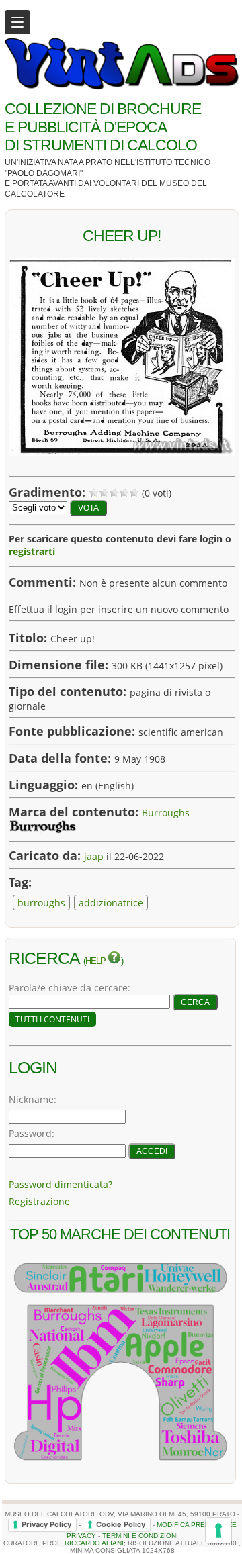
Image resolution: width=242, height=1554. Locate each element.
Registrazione (39, 1201)
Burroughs (166, 812)
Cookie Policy (120, 1524)
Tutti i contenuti (52, 1019)
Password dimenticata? (60, 1184)
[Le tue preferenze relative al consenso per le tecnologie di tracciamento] (218, 1530)
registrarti (32, 551)
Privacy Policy (46, 1524)
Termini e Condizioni (140, 1535)
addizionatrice (111, 902)
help (96, 961)
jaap (94, 856)
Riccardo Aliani (94, 1543)
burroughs (41, 902)
